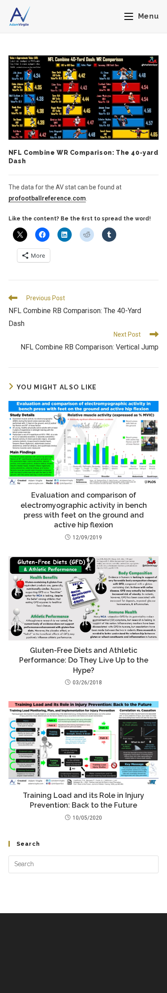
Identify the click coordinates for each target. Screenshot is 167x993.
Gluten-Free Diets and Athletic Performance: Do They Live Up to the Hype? (83, 660)
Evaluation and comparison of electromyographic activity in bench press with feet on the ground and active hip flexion (83, 510)
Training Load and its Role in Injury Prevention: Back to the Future (83, 800)
